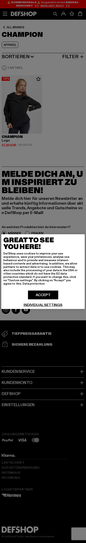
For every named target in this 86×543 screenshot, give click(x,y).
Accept (43, 294)
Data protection (34, 283)
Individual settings (43, 305)
